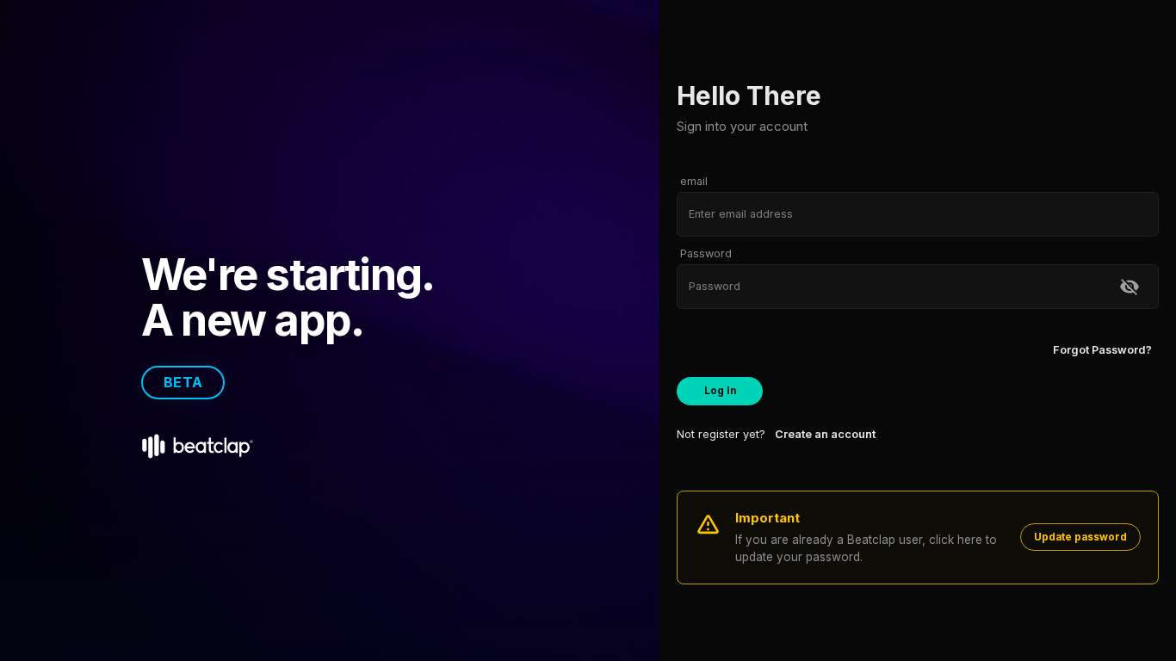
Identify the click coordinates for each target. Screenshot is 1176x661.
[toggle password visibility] (1129, 286)
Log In (720, 391)
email (694, 182)
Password (706, 254)
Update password (1080, 537)
